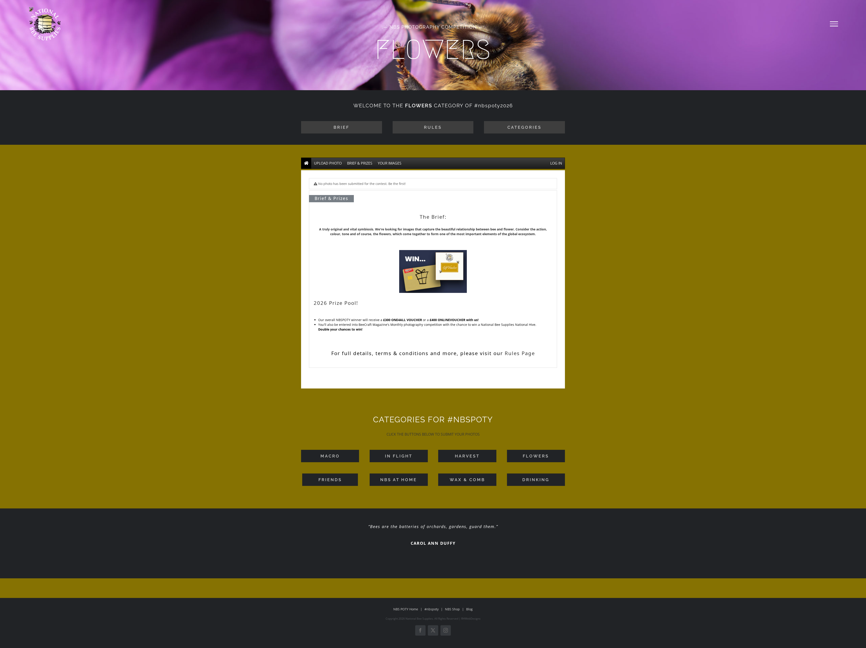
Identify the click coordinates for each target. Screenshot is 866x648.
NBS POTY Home (405, 609)
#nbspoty (431, 609)
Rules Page (520, 353)
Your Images (389, 163)
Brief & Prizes (359, 163)
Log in (556, 163)
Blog (469, 609)
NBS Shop (452, 609)
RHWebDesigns (471, 618)
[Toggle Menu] (834, 23)
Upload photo (328, 163)
